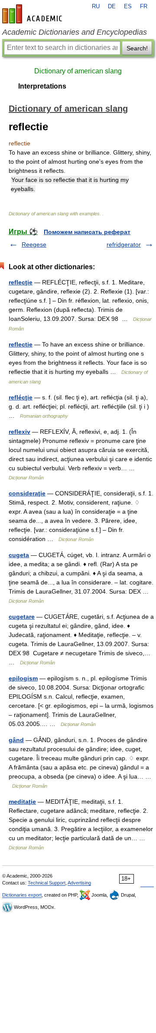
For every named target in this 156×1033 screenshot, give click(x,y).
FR (143, 6)
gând (16, 739)
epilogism (23, 678)
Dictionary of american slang (78, 71)
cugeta (19, 554)
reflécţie (20, 397)
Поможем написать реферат (87, 231)
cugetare (22, 616)
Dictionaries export (22, 895)
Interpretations (42, 86)
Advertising (79, 882)
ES (128, 6)
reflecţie (20, 282)
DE (112, 6)
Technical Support (46, 882)
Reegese (34, 244)
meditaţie (22, 801)
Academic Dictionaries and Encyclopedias (74, 32)
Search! (137, 48)
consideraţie (27, 493)
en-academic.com (33, 13)
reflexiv (19, 431)
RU (96, 6)
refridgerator (124, 244)
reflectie (20, 344)
